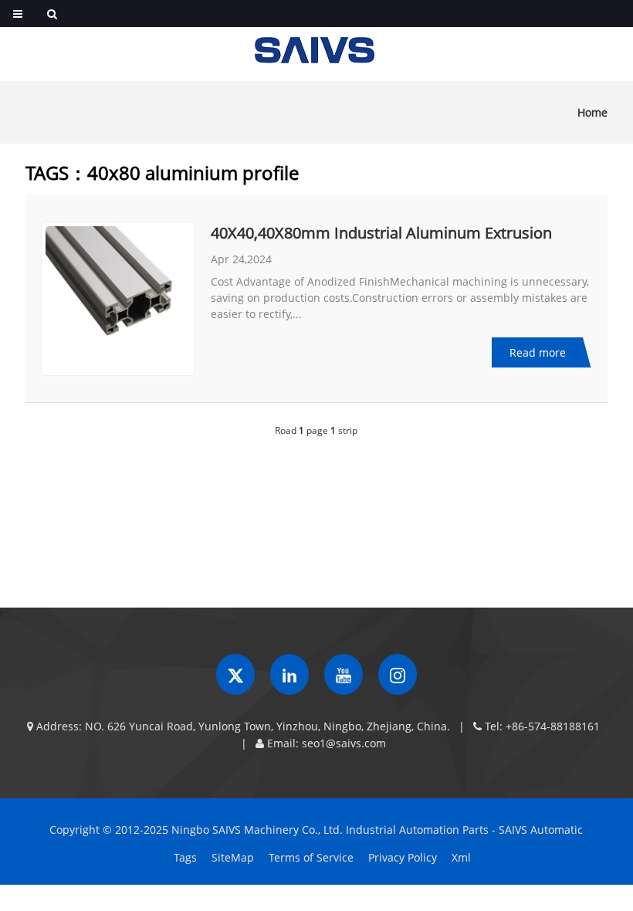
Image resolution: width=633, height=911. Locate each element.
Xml (461, 857)
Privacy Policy (402, 857)
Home (592, 112)
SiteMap (233, 857)
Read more (537, 352)
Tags (185, 857)
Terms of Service (311, 857)
